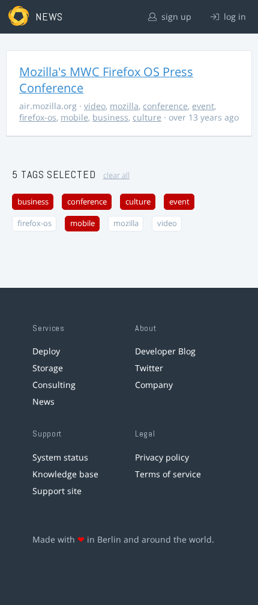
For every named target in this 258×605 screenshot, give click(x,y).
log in (233, 16)
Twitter (149, 368)
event (203, 106)
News (43, 401)
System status (60, 457)
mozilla (124, 106)
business (110, 117)
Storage (47, 368)
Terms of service (168, 474)
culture (147, 117)
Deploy (46, 351)
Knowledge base (65, 474)
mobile (74, 117)
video (95, 106)
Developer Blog (165, 351)
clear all (116, 175)
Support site (57, 490)
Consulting (54, 384)
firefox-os (37, 117)
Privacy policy (162, 457)
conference (165, 106)
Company (154, 384)
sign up (175, 16)
